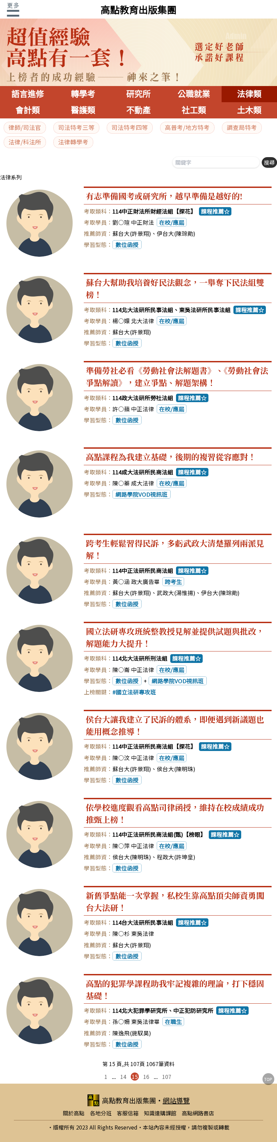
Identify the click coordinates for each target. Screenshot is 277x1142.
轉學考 (83, 94)
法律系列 (11, 177)
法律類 (249, 94)
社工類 (194, 110)
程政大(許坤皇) (176, 857)
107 (166, 1077)
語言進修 (27, 94)
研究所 (138, 94)
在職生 (173, 1022)
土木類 (249, 110)
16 (146, 1077)
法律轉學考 (73, 142)
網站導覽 (176, 1100)
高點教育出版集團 (138, 9)
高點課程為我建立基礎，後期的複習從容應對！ (171, 457)
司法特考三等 (76, 127)
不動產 (138, 110)
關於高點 (73, 1113)
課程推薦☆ (215, 211)
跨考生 (173, 582)
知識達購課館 (160, 1113)
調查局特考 (242, 127)
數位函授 (127, 245)
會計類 (28, 110)
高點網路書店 (198, 1113)
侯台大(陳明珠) (176, 769)
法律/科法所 (24, 142)
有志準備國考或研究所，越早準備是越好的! (164, 196)
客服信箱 (127, 1113)
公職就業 (194, 94)
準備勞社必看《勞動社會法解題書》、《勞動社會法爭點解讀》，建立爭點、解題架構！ (177, 376)
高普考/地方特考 (187, 127)
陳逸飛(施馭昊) (131, 1033)
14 (123, 1077)
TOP (268, 1079)
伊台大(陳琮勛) (176, 233)
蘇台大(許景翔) (131, 233)
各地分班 (100, 1113)
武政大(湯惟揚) (176, 593)
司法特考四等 (129, 127)
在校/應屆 (171, 222)
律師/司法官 (24, 127)
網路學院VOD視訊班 (142, 494)
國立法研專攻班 (136, 692)
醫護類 (83, 110)
